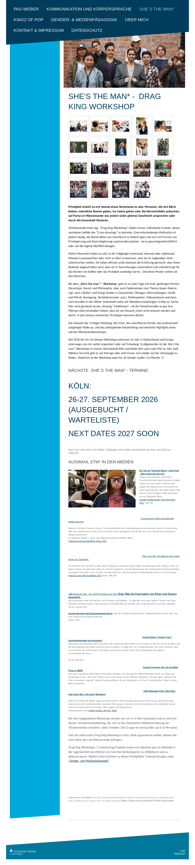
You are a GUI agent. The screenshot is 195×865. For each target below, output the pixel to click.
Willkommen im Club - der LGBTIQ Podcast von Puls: (93, 594)
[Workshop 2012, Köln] (141, 189)
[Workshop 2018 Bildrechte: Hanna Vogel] (78, 126)
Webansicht (179, 853)
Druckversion (20, 851)
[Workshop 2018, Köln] (141, 168)
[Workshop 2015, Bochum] (99, 189)
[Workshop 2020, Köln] (99, 168)
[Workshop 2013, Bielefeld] (120, 189)
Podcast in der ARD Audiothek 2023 (84, 575)
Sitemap (32, 851)
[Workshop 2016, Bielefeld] (78, 189)
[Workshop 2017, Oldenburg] (163, 168)
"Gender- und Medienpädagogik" (88, 761)
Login (182, 850)
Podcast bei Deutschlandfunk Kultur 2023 (87, 541)
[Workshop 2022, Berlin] (163, 147)
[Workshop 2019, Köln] (120, 168)
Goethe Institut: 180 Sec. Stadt (102, 710)
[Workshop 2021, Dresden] (78, 168)
